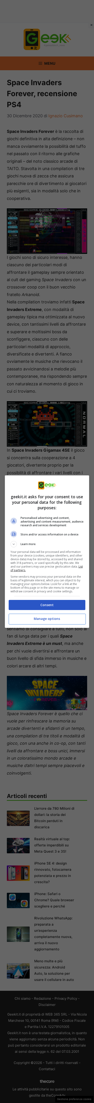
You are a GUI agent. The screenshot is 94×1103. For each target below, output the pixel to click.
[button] (47, 544)
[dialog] (47, 551)
